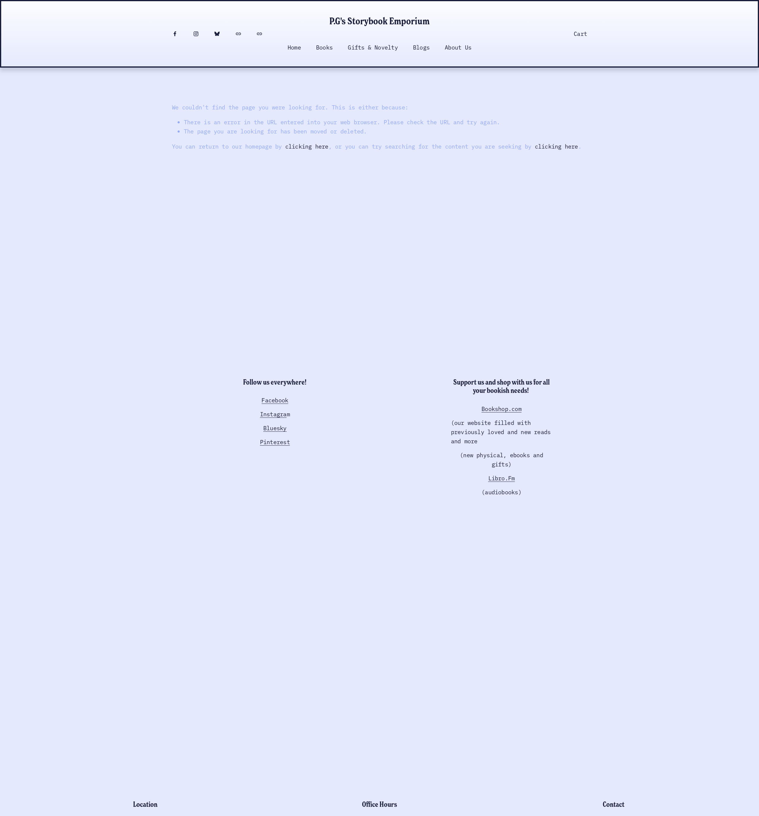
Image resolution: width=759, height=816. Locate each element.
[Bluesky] (217, 34)
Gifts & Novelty (373, 47)
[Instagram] (196, 34)
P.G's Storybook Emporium (379, 21)
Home (294, 47)
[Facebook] (175, 34)
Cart (580, 33)
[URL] (238, 34)
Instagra (273, 414)
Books (324, 47)
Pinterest (275, 442)
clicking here (307, 146)
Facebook (274, 400)
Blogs (421, 47)
